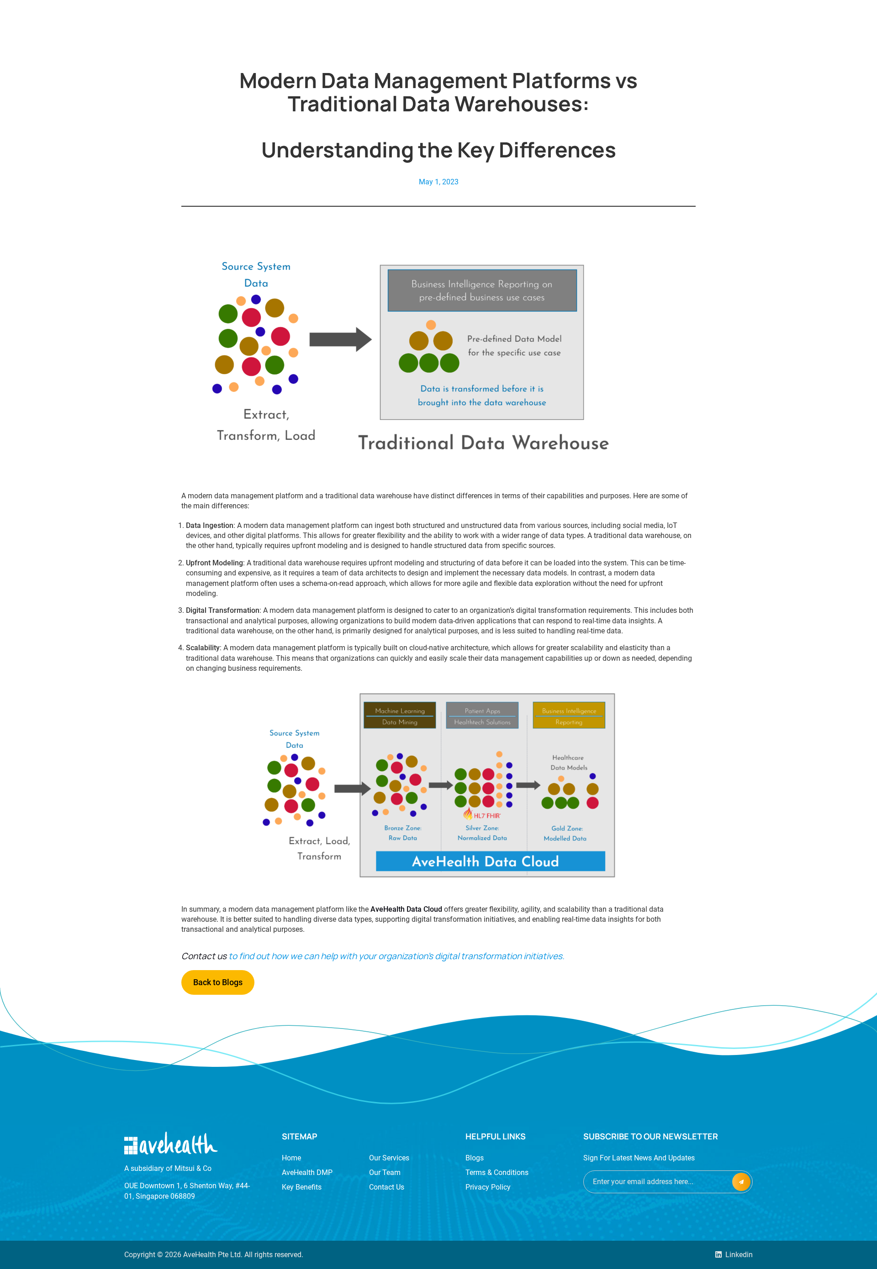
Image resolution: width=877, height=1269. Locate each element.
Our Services (515, 22)
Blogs (474, 1158)
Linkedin (739, 1254)
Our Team (385, 1172)
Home (310, 22)
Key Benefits (446, 22)
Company (660, 22)
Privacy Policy (488, 1187)
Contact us (204, 956)
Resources (590, 22)
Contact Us (386, 1187)
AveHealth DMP (372, 22)
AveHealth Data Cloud (406, 909)
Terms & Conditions (496, 1172)
